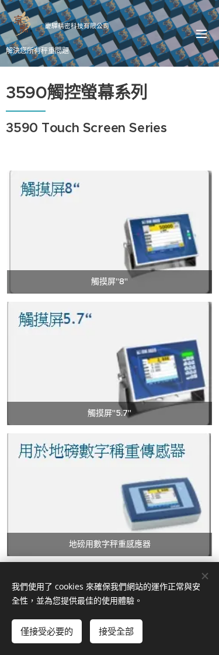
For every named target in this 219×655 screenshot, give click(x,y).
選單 (201, 33)
